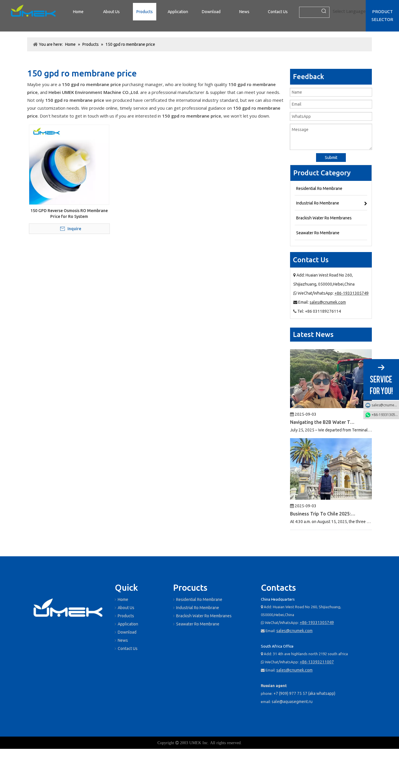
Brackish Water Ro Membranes (204, 615)
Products (126, 615)
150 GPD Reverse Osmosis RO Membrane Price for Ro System (69, 213)
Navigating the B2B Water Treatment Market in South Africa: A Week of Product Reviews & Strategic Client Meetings (323, 411)
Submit (331, 157)
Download (127, 632)
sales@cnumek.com (328, 302)
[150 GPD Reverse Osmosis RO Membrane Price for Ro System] (69, 164)
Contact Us (128, 648)
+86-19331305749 (351, 293)
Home (123, 599)
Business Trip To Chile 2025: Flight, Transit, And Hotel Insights (323, 503)
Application (128, 624)
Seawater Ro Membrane (197, 624)
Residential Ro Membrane (199, 599)
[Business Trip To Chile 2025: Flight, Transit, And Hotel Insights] (331, 487)
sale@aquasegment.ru (292, 701)
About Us (126, 607)
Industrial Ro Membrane (197, 607)
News (123, 640)
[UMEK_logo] (33, 11)
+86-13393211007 (317, 662)
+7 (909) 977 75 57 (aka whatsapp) (304, 693)
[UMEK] (68, 608)
